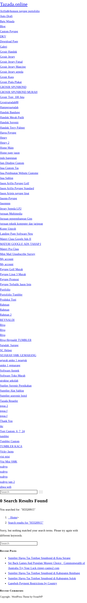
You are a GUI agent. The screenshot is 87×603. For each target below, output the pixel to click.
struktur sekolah (9, 380)
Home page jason (10, 152)
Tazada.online (14, 4)
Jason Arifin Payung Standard (17, 188)
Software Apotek (9, 370)
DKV (3, 36)
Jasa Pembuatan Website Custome (19, 173)
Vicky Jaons (7, 451)
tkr (1, 426)
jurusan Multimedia (11, 213)
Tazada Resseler (9, 400)
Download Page (9, 41)
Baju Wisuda (7, 21)
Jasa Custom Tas (9, 168)
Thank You (6, 421)
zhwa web (5, 486)
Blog (2, 26)
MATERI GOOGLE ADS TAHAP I (20, 244)
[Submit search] (40, 492)
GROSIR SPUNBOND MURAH (18, 92)
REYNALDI (7, 319)
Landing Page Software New (16, 233)
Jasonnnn (5, 203)
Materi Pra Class (9, 249)
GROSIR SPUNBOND (13, 87)
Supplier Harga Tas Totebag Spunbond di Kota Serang (39, 558)
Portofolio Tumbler (11, 294)
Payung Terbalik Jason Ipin (15, 284)
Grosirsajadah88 (9, 102)
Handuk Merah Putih (12, 117)
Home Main (7, 147)
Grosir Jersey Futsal (11, 61)
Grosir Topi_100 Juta (12, 97)
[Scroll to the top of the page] (1, 600)
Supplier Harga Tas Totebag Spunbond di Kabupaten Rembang (44, 573)
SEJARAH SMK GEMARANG (18, 355)
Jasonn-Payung (8, 198)
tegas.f (3, 411)
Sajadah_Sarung (9, 345)
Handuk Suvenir (9, 122)
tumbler (4, 436)
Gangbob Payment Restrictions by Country (32, 583)
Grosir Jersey (7, 56)
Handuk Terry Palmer (12, 127)
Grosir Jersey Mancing (13, 66)
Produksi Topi (8, 299)
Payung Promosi (9, 279)
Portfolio (5, 289)
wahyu (3, 466)
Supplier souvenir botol (13, 395)
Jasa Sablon (6, 178)
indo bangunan (8, 158)
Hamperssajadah (9, 107)
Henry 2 (4, 142)
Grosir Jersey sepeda (11, 71)
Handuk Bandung (10, 112)
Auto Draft (6, 16)
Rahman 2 (6, 314)
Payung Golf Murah (11, 269)
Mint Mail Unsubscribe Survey (17, 254)
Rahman (4, 304)
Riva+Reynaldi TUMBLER (15, 340)
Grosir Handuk (8, 51)
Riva (2, 325)
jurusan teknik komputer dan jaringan (21, 223)
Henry (3, 137)
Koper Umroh (8, 228)
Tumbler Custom (9, 441)
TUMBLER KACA (11, 446)
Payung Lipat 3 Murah (13, 274)
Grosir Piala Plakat (11, 82)
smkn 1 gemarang (10, 365)
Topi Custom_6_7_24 (12, 431)
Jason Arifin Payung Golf (14, 183)
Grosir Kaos (7, 77)
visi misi (5, 456)
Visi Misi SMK (8, 461)
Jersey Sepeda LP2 (10, 208)
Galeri (3, 46)
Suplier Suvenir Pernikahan (16, 385)
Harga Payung (8, 132)
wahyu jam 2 (7, 481)
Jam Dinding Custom (12, 163)
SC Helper (6, 350)
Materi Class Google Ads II (15, 239)
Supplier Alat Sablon (12, 390)
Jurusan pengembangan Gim (16, 218)
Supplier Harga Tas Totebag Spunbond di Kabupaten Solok (42, 578)
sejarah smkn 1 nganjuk (13, 360)
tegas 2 (4, 405)
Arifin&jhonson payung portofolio (20, 11)
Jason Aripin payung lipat (14, 193)
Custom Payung (9, 31)
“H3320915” (25, 522)
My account (6, 259)
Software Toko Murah (12, 375)
